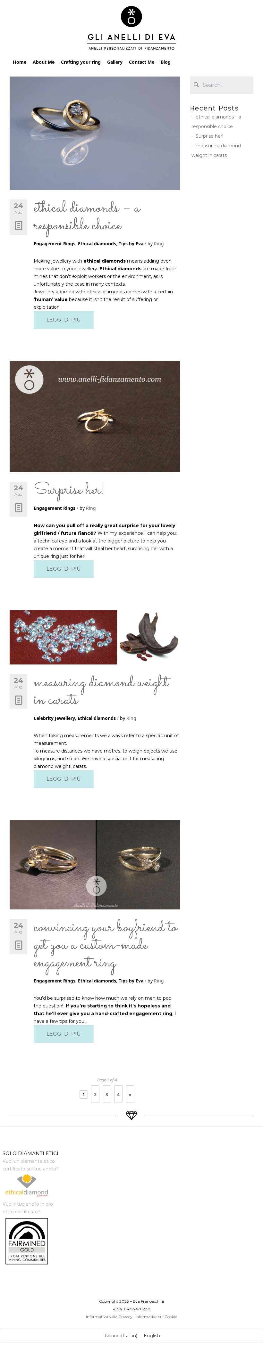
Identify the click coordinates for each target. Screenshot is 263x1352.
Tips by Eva (131, 243)
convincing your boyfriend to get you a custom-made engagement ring (105, 945)
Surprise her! (69, 490)
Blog (166, 62)
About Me (44, 62)
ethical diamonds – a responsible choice (87, 217)
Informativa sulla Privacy (109, 1316)
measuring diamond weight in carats (101, 692)
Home (19, 62)
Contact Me (141, 62)
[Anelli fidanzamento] (131, 29)
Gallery (115, 62)
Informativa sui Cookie (156, 1316)
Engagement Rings (54, 243)
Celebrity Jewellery (54, 718)
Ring (159, 243)
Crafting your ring (81, 62)
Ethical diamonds (97, 243)
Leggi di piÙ (64, 320)
